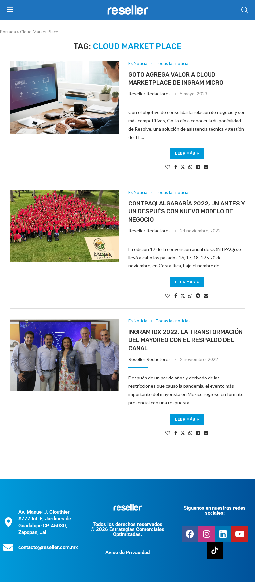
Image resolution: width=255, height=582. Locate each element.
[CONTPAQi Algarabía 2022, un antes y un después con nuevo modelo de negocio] (64, 226)
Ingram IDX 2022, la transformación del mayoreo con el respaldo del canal (185, 340)
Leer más (185, 153)
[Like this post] (167, 167)
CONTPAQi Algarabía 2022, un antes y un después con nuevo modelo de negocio (186, 211)
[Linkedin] (223, 534)
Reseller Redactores (149, 93)
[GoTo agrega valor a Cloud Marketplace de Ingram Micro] (64, 97)
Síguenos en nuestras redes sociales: (215, 510)
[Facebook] (190, 534)
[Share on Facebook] (175, 167)
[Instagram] (206, 534)
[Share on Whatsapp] (190, 167)
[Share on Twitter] (182, 167)
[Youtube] (239, 534)
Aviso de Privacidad (127, 552)
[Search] (244, 10)
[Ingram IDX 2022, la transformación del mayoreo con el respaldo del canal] (64, 355)
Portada (8, 31)
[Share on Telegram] (198, 167)
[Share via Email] (206, 167)
